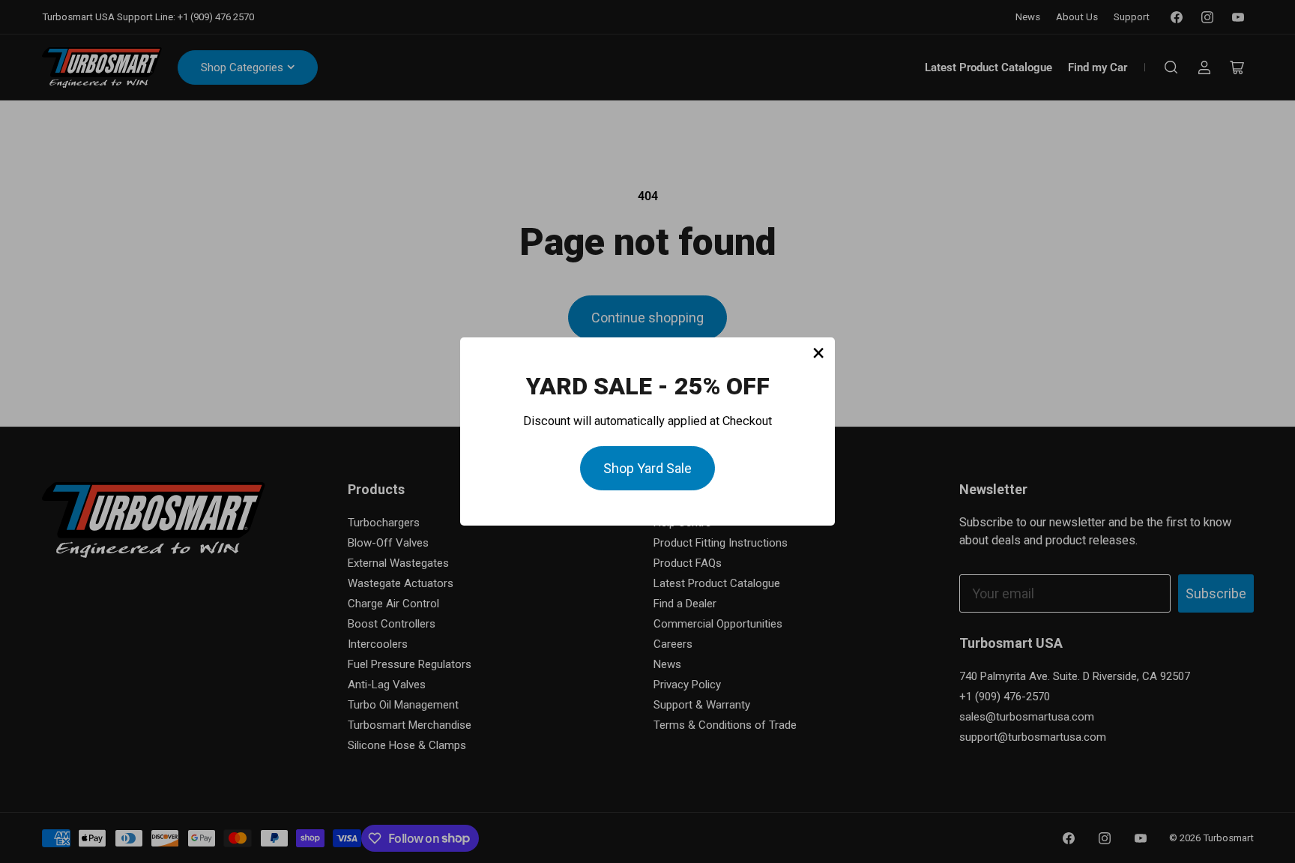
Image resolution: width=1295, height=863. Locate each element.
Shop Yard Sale (647, 468)
